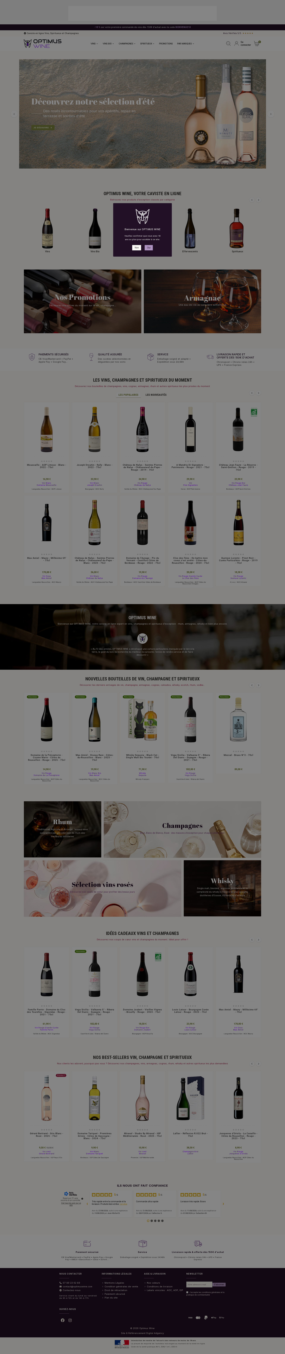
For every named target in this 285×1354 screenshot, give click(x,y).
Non (137, 247)
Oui (149, 247)
